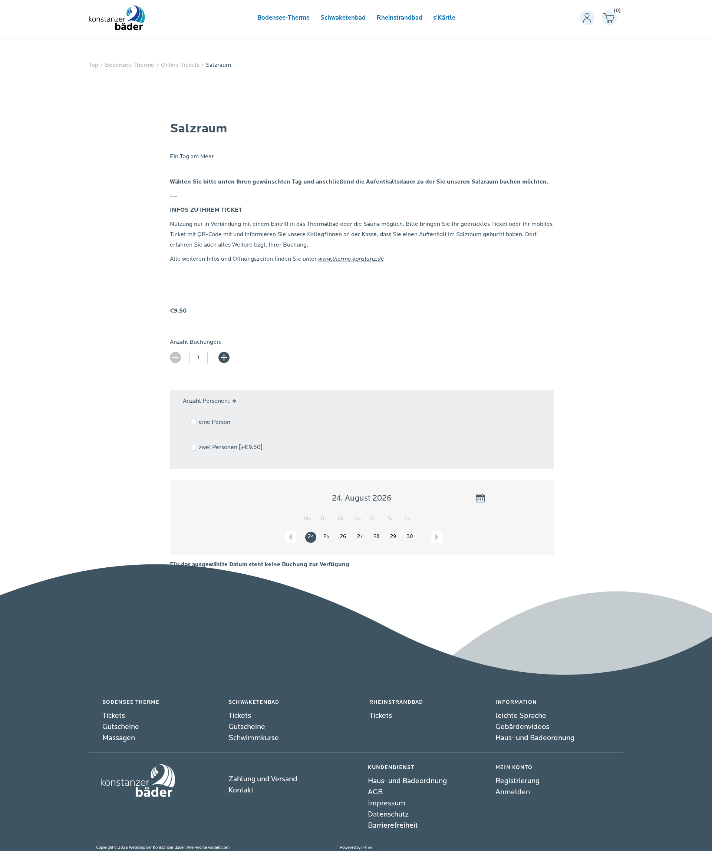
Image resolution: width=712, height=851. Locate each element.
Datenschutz (388, 814)
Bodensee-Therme (283, 18)
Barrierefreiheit (393, 825)
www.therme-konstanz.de (351, 258)
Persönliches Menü (587, 17)
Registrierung (517, 780)
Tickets (113, 715)
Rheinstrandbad (399, 18)
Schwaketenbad (343, 18)
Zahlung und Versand (262, 779)
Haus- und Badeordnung (534, 737)
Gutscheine (120, 726)
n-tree (366, 847)
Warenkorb (615, 12)
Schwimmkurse (253, 737)
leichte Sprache (520, 715)
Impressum (386, 803)
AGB (375, 792)
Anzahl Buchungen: (195, 342)
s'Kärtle (444, 18)
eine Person (214, 422)
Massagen (118, 737)
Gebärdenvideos (522, 726)
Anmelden (512, 792)
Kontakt (241, 790)
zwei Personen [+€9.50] (231, 447)
